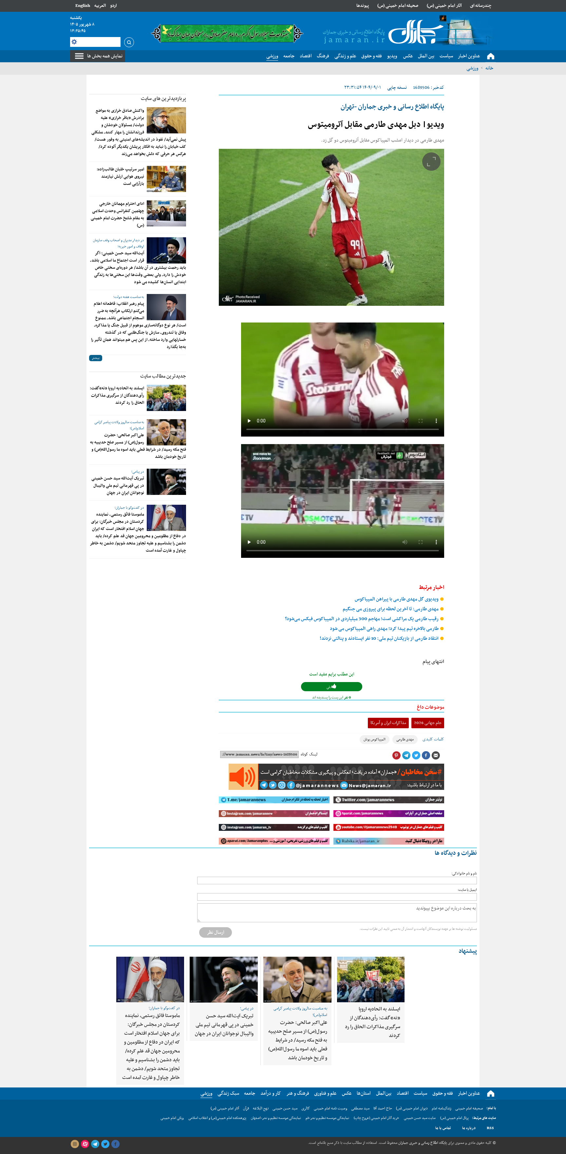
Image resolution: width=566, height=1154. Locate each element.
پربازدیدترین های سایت (163, 98)
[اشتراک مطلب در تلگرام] (406, 755)
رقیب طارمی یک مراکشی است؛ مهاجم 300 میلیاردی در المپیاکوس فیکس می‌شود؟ (362, 619)
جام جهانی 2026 (428, 723)
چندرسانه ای (481, 6)
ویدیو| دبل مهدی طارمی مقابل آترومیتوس (376, 125)
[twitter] (105, 1144)
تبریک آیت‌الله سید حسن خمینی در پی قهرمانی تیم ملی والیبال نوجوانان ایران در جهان (117, 486)
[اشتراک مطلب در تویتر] (416, 755)
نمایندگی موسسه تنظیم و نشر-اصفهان (276, 1118)
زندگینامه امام (441, 1108)
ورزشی (472, 68)
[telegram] (95, 1144)
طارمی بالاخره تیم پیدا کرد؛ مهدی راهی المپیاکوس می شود (385, 629)
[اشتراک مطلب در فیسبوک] (425, 755)
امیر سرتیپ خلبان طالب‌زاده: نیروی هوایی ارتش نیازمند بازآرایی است (120, 176)
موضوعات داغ (430, 707)
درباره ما (469, 1128)
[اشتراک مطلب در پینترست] (396, 755)
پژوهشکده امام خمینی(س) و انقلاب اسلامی (217, 1118)
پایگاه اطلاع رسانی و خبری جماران (422, 1143)
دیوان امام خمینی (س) (412, 1108)
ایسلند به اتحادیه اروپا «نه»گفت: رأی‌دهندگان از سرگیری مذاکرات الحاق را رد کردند (117, 395)
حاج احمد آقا (382, 1108)
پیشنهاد (468, 951)
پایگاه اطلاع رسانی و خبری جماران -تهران (392, 106)
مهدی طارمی (405, 739)
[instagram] (74, 1144)
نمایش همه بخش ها (105, 56)
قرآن (246, 1108)
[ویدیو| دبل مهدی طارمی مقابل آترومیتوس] (331, 227)
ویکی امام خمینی (172, 1118)
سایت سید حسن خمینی (420, 1118)
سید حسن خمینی (285, 1108)
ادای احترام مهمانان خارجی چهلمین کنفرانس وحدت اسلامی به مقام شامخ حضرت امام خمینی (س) (117, 214)
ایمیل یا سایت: (467, 890)
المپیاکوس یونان (375, 739)
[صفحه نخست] (490, 56)
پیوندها (362, 6)
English (82, 6)
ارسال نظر (215, 932)
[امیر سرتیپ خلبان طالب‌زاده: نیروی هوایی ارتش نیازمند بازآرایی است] (166, 179)
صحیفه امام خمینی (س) (397, 6)
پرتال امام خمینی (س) (454, 1118)
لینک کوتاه (309, 754)
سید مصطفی (360, 1108)
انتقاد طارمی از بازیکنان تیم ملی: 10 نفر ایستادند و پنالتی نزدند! (380, 639)
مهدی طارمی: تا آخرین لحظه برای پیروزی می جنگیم (391, 609)
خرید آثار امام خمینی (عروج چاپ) (376, 1118)
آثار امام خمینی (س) (444, 6)
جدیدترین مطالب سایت (163, 376)
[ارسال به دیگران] (435, 755)
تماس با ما (443, 1128)
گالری (305, 1108)
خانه (489, 68)
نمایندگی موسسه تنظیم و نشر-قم (327, 1118)
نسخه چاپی (397, 88)
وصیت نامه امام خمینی (330, 1108)
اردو (113, 6)
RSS (490, 1128)
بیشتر (96, 358)
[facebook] (115, 1144)
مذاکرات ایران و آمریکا (388, 723)
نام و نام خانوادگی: (464, 873)
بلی (329, 687)
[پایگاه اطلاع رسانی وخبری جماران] (381, 32)
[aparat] (84, 1144)
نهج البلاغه (261, 1108)
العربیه (100, 6)
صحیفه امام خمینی (469, 1108)
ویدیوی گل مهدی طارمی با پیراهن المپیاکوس (397, 599)
